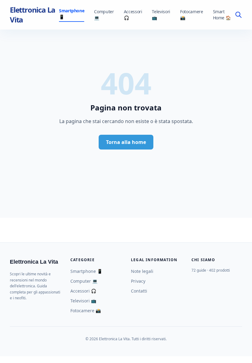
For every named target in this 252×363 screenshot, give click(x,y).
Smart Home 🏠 (222, 15)
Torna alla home (126, 142)
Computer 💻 (104, 15)
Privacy (138, 281)
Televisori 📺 (161, 15)
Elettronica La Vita (32, 15)
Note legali (142, 271)
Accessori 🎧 (133, 15)
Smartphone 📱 (72, 14)
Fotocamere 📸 (191, 15)
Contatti (139, 291)
